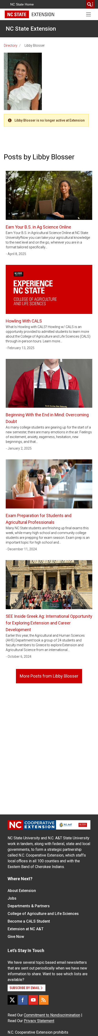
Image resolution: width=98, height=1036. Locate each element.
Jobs (12, 898)
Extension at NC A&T (26, 929)
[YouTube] (33, 1000)
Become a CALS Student (29, 921)
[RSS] (44, 1000)
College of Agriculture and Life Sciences (43, 913)
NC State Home (22, 4)
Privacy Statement (39, 1021)
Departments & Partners (29, 906)
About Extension (22, 890)
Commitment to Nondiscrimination (52, 1015)
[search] (90, 4)
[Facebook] (23, 1000)
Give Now (16, 936)
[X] (12, 1000)
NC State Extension (31, 28)
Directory (10, 45)
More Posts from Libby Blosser (49, 676)
